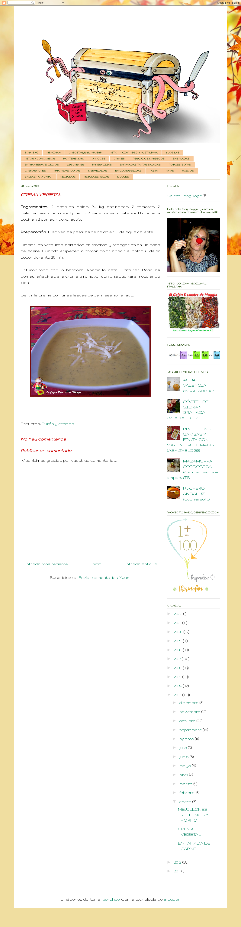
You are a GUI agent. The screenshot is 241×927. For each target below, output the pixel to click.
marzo (186, 784)
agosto (187, 739)
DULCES (123, 176)
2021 (178, 623)
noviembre (190, 711)
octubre (187, 720)
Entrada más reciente (46, 564)
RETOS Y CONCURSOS (40, 158)
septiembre (191, 729)
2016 (178, 668)
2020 (178, 632)
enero (185, 801)
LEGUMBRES (75, 164)
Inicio (95, 564)
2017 (178, 659)
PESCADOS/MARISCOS (149, 158)
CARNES (119, 158)
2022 (178, 614)
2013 (178, 695)
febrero (187, 792)
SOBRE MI (31, 152)
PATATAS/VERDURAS (67, 170)
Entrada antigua (140, 564)
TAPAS (170, 170)
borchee (111, 899)
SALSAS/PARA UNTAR (38, 176)
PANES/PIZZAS (102, 164)
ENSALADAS (181, 158)
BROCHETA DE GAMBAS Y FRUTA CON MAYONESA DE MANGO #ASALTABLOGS (192, 439)
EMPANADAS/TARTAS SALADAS (140, 164)
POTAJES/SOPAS (180, 164)
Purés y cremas (58, 423)
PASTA (154, 170)
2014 (178, 686)
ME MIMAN (54, 152)
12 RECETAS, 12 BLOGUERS (85, 152)
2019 (178, 641)
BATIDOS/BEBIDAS (128, 170)
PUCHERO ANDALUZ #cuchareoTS (196, 493)
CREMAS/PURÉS (35, 170)
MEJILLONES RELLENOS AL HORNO (194, 814)
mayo (185, 765)
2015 (178, 677)
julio (183, 747)
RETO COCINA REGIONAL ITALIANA (134, 152)
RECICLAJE (68, 176)
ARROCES (98, 158)
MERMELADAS (97, 170)
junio (184, 756)
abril (184, 774)
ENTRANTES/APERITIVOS (42, 164)
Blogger (172, 899)
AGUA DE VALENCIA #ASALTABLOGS (200, 385)
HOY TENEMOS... (73, 158)
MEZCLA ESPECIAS (96, 176)
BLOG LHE (172, 152)
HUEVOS (188, 170)
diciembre (189, 702)
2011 (177, 871)
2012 (178, 862)
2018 (178, 650)
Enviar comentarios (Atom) (104, 577)
